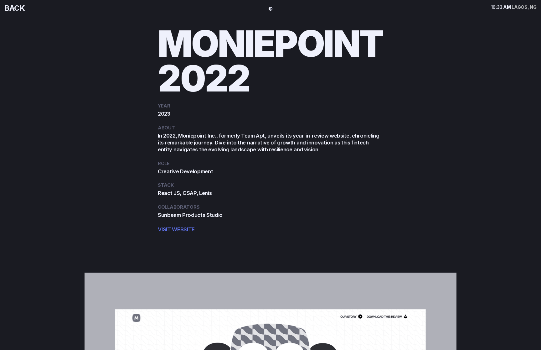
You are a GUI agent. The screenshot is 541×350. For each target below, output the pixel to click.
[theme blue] (270, 9)
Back (14, 8)
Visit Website (176, 229)
